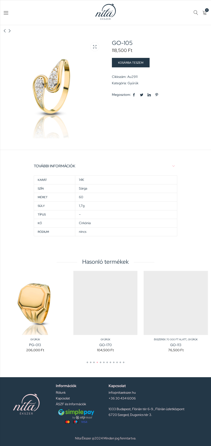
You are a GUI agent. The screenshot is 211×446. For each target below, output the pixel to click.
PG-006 (188, 345)
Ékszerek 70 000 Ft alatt (112, 339)
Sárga (83, 188)
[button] (87, 362)
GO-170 (48, 345)
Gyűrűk (133, 83)
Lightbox (94, 46)
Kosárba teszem (130, 62)
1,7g (81, 206)
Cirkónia (85, 223)
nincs (82, 231)
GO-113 (118, 345)
